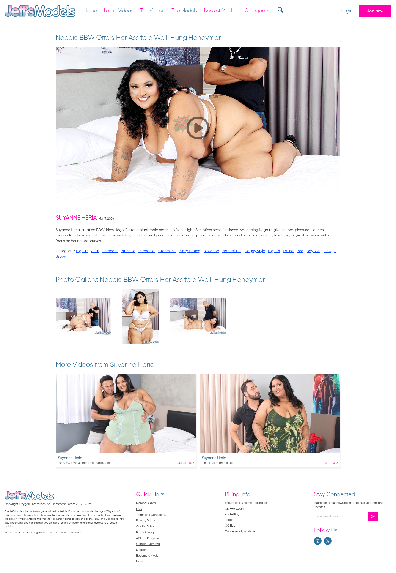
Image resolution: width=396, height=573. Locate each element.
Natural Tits (231, 251)
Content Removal (148, 544)
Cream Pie (167, 251)
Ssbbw (61, 256)
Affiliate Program (147, 538)
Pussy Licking (189, 251)
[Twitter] (328, 541)
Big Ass (274, 251)
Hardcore (110, 251)
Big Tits (82, 251)
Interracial (146, 251)
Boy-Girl (313, 251)
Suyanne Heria (76, 218)
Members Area (146, 503)
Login (347, 11)
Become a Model (147, 555)
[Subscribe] (373, 516)
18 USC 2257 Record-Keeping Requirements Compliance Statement (43, 532)
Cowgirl (330, 251)
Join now (375, 11)
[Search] (279, 10)
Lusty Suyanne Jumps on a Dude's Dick (84, 463)
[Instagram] (318, 541)
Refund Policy (145, 532)
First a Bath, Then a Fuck (218, 463)
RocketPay (232, 514)
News (140, 561)
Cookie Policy (145, 526)
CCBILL (230, 525)
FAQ (139, 509)
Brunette (128, 251)
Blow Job (211, 251)
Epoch (229, 520)
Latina (288, 251)
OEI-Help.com (234, 508)
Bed (300, 251)
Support (141, 550)
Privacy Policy (145, 520)
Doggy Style (255, 251)
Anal (95, 251)
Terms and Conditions (151, 514)
